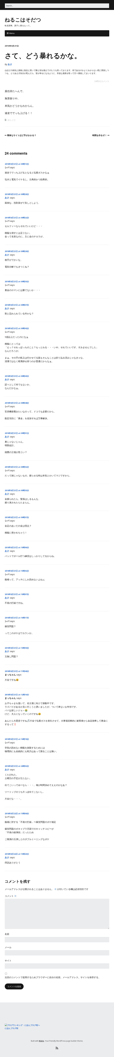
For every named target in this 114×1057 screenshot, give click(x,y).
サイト (8, 960)
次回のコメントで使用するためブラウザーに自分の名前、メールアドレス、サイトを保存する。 (52, 977)
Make (41, 1041)
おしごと (12, 119)
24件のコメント (101, 81)
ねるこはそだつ (23, 19)
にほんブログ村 (11, 1028)
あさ (10, 64)
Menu (12, 33)
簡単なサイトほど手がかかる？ (21, 135)
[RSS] (57, 1048)
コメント (10, 895)
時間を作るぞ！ (99, 135)
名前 (7, 933)
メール (8, 947)
